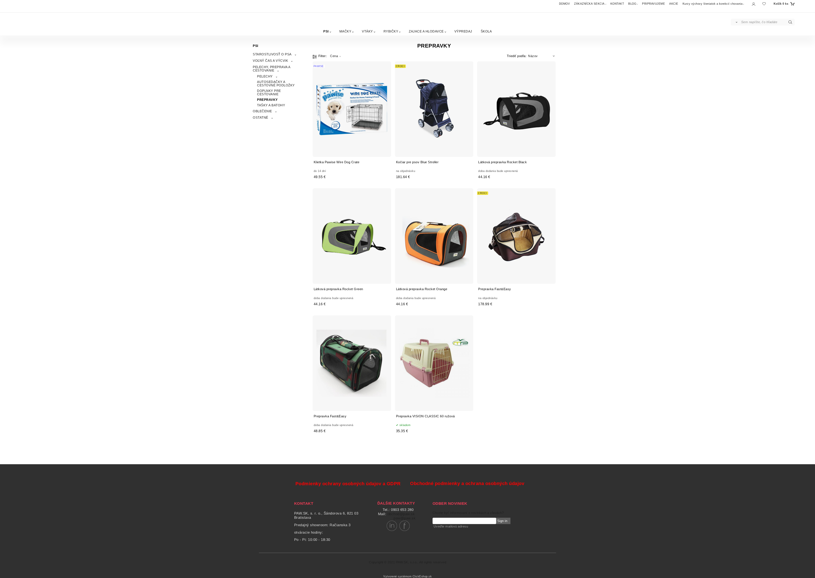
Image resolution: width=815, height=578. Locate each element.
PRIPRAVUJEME (653, 3)
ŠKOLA (486, 31)
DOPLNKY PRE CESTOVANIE (269, 92)
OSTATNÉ (260, 117)
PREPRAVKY (267, 99)
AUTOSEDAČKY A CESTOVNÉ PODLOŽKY (276, 83)
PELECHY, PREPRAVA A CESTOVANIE (271, 68)
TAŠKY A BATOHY (271, 105)
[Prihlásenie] (753, 4)
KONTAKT (617, 3)
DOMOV (564, 3)
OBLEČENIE (262, 111)
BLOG (632, 3)
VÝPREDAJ (463, 31)
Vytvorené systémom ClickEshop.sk (407, 576)
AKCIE (673, 3)
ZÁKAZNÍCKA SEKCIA (589, 3)
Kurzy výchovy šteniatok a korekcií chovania (713, 3)
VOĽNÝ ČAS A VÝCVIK (270, 60)
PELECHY (265, 76)
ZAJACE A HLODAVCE (426, 31)
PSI (326, 31)
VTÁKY (367, 31)
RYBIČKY (391, 31)
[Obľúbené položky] (764, 3)
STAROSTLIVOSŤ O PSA (272, 54)
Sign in (502, 521)
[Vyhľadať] (736, 22)
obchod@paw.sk (401, 514)
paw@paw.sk (404, 518)
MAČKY (345, 31)
